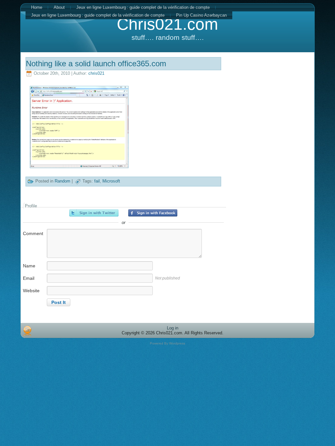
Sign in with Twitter (93, 212)
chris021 (96, 73)
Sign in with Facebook (152, 212)
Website (31, 290)
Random (62, 181)
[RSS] (27, 331)
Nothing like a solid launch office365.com (96, 63)
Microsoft (111, 181)
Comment (33, 233)
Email (28, 278)
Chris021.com (167, 24)
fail (97, 181)
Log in (172, 328)
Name (29, 265)
